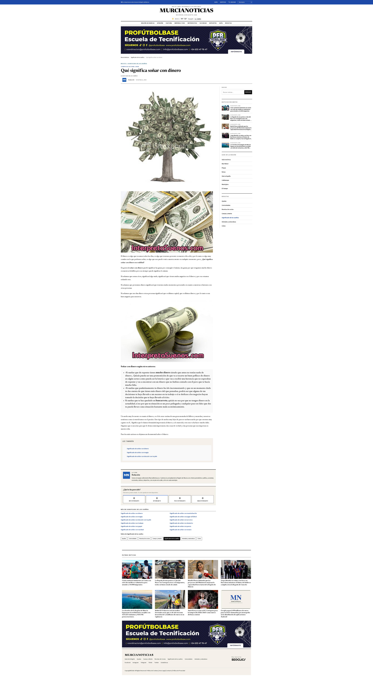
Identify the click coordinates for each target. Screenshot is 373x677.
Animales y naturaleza (188, 539)
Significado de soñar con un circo (181, 520)
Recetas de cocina (144, 539)
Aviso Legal (162, 671)
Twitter (156, 663)
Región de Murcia (148, 23)
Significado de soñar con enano (180, 530)
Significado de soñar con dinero (138, 449)
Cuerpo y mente (157, 539)
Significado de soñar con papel (131, 526)
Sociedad (203, 23)
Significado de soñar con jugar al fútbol (183, 517)
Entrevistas (192, 23)
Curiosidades (132, 539)
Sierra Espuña (226, 176)
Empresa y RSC (180, 23)
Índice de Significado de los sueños (132, 534)
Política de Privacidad (179, 671)
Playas (224, 168)
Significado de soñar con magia (138, 452)
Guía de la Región (130, 659)
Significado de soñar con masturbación (183, 513)
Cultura (169, 23)
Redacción (131, 80)
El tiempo (225, 189)
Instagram (136, 663)
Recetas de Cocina (160, 659)
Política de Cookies (152, 671)
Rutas (224, 172)
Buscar (233, 2)
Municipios (225, 184)
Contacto (169, 671)
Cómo (199, 539)
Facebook (128, 663)
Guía (216, 2)
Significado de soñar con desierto (181, 523)
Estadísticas (164, 663)
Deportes (213, 23)
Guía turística (226, 160)
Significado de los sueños (172, 539)
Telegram (143, 663)
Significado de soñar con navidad (132, 530)
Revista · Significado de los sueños (134, 63)
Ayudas (124, 539)
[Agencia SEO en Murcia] (239, 659)
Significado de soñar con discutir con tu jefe (142, 456)
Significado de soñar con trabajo (132, 523)
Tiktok (150, 663)
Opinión (160, 23)
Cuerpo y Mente (148, 659)
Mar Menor (225, 164)
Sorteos (223, 2)
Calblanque (225, 180)
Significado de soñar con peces (180, 526)
